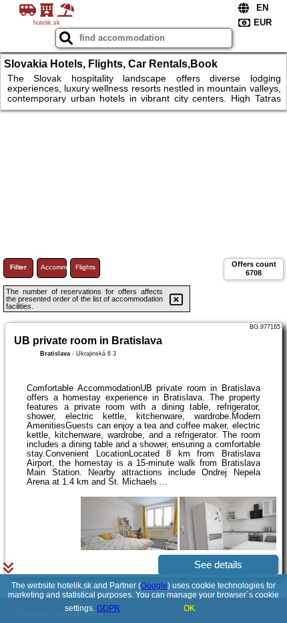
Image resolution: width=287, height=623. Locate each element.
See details (218, 564)
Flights (85, 267)
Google (154, 585)
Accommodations (54, 267)
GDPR (108, 608)
